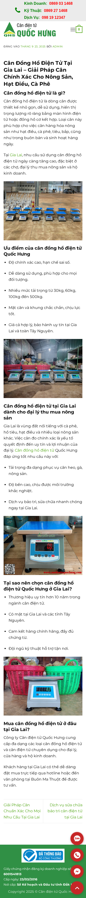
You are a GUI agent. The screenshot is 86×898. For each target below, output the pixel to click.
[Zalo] (77, 838)
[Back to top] (77, 887)
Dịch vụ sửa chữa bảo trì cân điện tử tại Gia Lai (65, 811)
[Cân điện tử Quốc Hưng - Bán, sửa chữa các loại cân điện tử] (35, 29)
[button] (73, 29)
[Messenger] (77, 871)
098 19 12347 (53, 17)
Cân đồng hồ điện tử (34, 450)
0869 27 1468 (55, 11)
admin (58, 46)
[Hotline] (77, 855)
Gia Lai (16, 155)
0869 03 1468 (61, 3)
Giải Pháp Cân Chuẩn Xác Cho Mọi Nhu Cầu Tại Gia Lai (22, 811)
